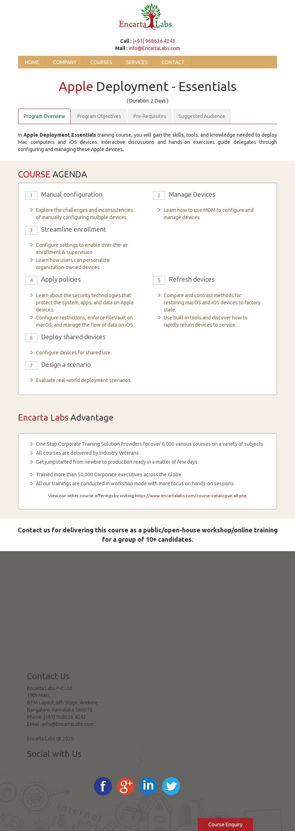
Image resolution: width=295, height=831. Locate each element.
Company (65, 62)
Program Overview (44, 116)
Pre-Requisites (149, 116)
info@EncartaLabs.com (154, 48)
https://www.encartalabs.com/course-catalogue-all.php (191, 495)
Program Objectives (99, 116)
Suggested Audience (201, 116)
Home (32, 62)
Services (137, 62)
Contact (173, 62)
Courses (101, 62)
